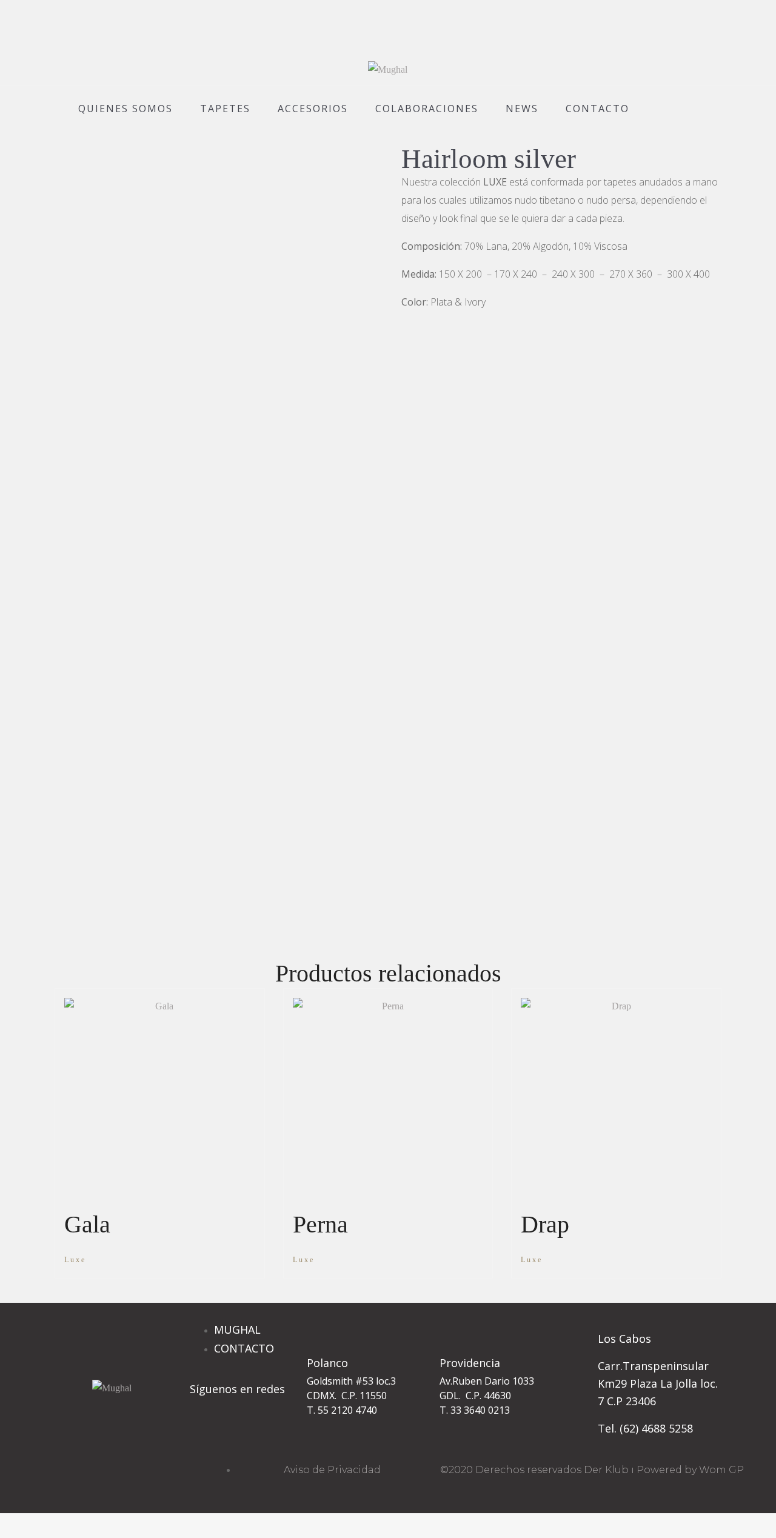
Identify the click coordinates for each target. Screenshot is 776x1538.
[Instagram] (205, 1435)
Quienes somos (125, 108)
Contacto (597, 108)
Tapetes (225, 108)
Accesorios (313, 108)
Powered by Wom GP (690, 1470)
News (522, 108)
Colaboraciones (426, 108)
